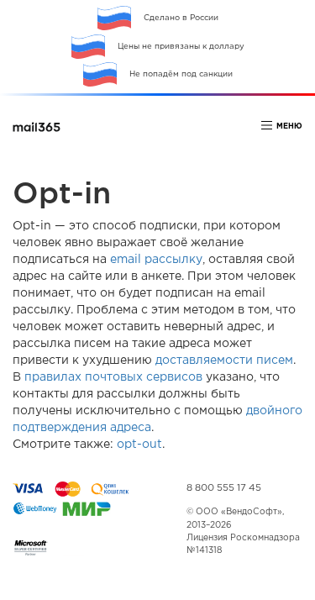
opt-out (139, 444)
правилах (52, 377)
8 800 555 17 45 (223, 488)
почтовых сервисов (143, 377)
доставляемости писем (224, 360)
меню (289, 126)
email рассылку (156, 260)
